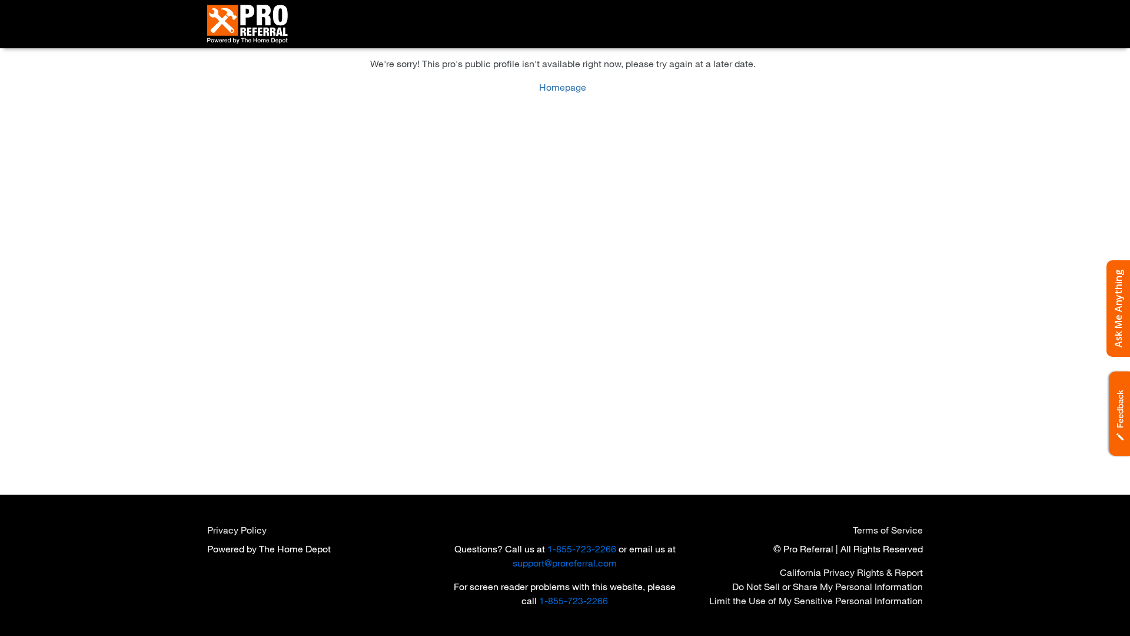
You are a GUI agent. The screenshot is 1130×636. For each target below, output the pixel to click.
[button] (1118, 414)
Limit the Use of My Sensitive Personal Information (816, 600)
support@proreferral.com (565, 562)
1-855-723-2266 (581, 548)
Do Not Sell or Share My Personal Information (827, 586)
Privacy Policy (237, 529)
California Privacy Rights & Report (851, 572)
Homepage (562, 86)
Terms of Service (888, 529)
